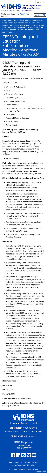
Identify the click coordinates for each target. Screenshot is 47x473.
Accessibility (25, 462)
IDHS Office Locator (23, 436)
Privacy (34, 462)
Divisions (21, 20)
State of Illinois (13, 462)
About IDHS (12, 20)
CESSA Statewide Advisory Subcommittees (28, 27)
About (22, 14)
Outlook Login (41, 471)
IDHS (4, 20)
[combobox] (40, 2)
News (28, 14)
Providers (15, 14)
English (39, 2)
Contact (4, 16)
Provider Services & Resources (28, 23)
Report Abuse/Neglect (20, 465)
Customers (5, 14)
